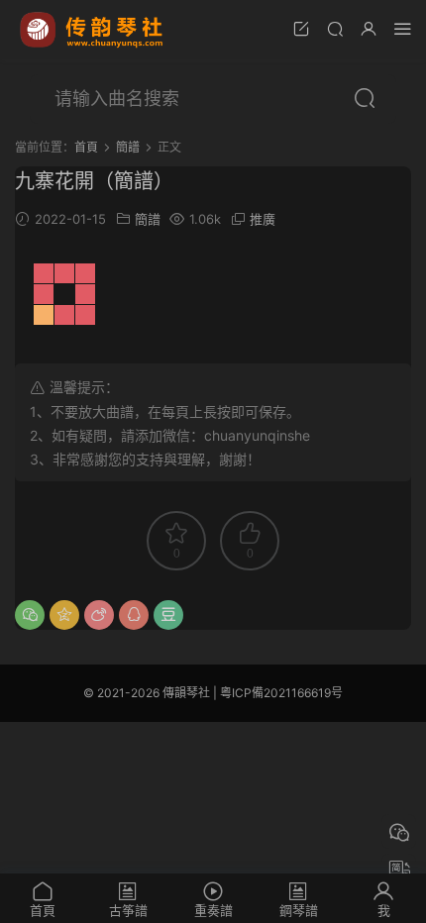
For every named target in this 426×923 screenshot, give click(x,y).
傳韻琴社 (93, 29)
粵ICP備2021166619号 (281, 692)
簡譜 (147, 219)
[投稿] (301, 28)
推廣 (262, 219)
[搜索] (335, 28)
